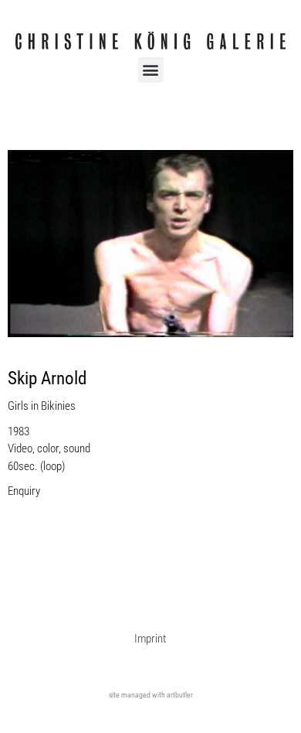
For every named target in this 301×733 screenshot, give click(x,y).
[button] (151, 70)
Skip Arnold (47, 378)
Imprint (150, 639)
